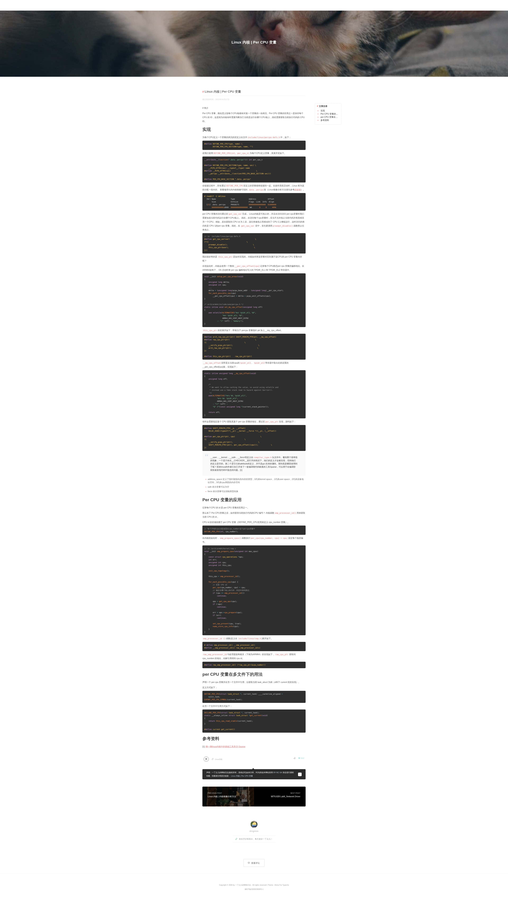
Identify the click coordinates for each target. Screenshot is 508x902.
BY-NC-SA (277, 772)
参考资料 (325, 120)
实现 (323, 111)
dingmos (254, 831)
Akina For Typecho (282, 885)
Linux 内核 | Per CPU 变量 (242, 776)
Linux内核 (218, 759)
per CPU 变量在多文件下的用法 (335, 117)
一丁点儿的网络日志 (243, 885)
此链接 (297, 190)
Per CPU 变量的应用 (330, 114)
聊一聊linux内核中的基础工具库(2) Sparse (225, 746)
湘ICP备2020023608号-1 (254, 889)
